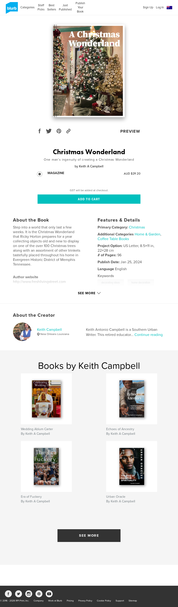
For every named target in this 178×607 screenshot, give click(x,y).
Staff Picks (41, 7)
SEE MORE (89, 535)
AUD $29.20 (132, 173)
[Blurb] (11, 10)
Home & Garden (147, 234)
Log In (160, 7)
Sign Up (148, 7)
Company (39, 600)
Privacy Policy (85, 600)
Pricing (70, 600)
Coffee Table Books (113, 239)
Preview (130, 131)
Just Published (65, 7)
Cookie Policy (104, 600)
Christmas (137, 227)
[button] (169, 8)
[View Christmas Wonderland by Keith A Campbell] (89, 71)
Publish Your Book (80, 7)
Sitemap (133, 600)
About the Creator (34, 315)
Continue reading (148, 334)
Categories (27, 7)
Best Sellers (51, 7)
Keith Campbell (49, 329)
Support (120, 600)
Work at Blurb (55, 600)
